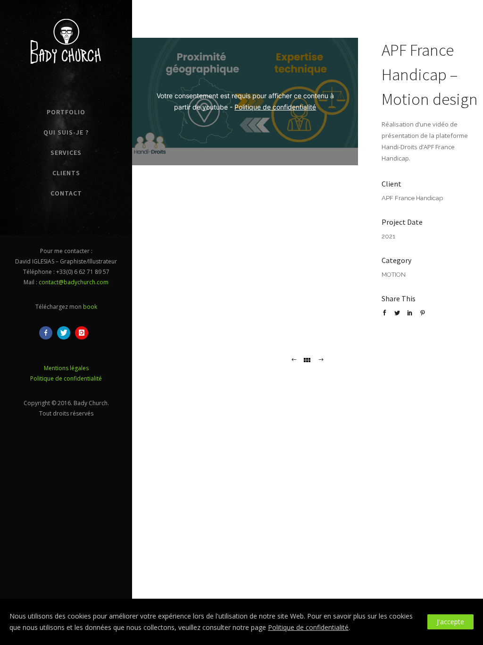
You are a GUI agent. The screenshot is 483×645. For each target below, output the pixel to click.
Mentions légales (66, 368)
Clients (66, 173)
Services (66, 152)
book (90, 307)
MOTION (394, 274)
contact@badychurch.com (73, 282)
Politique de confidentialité (66, 378)
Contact (66, 193)
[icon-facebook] (48, 332)
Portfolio (66, 112)
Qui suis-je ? (66, 132)
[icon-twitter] (66, 332)
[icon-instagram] (84, 332)
